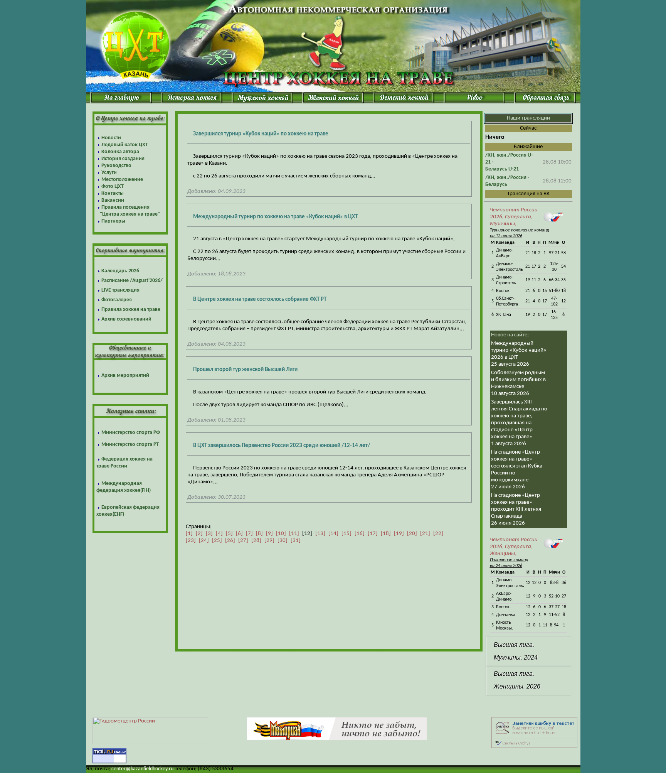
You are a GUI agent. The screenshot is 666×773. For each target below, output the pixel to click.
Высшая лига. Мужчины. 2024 (516, 651)
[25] (217, 540)
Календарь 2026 (120, 271)
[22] (438, 534)
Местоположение (122, 179)
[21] (425, 534)
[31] (296, 540)
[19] (399, 534)
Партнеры (113, 221)
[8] (259, 534)
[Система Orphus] (534, 746)
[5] (229, 534)
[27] (243, 540)
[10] (281, 534)
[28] (256, 540)
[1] (189, 534)
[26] (230, 540)
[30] (283, 540)
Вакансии (112, 200)
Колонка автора (120, 152)
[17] (373, 534)
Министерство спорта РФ (130, 432)
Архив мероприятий (125, 375)
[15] (346, 534)
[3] (209, 534)
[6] (239, 534)
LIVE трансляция (120, 290)
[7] (249, 534)
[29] (269, 540)
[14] (333, 534)
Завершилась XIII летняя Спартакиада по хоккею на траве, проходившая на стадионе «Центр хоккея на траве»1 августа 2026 (519, 423)
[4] (219, 534)
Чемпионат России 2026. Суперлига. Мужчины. (514, 217)
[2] (199, 534)
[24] (204, 540)
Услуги (109, 173)
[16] (360, 534)
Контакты (112, 193)
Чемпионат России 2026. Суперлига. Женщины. (514, 547)
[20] (412, 534)
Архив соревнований (126, 319)
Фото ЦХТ (112, 186)
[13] (320, 534)
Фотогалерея (116, 300)
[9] (269, 534)
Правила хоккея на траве (130, 309)
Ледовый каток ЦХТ (124, 145)
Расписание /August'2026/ (132, 281)
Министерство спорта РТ (130, 444)
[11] (294, 534)
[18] (386, 534)
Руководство (116, 166)
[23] (191, 540)
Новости (111, 138)
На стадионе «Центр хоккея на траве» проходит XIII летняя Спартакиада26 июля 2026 (516, 509)
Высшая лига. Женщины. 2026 (517, 680)
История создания (123, 159)
